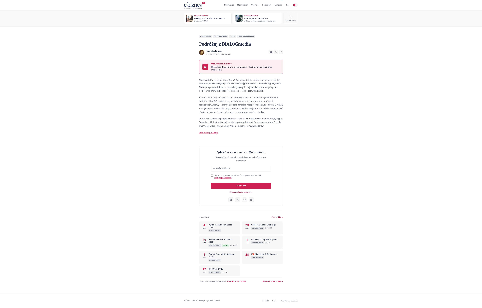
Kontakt (278, 5)
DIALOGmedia (205, 36)
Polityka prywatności (222, 178)
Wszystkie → (277, 217)
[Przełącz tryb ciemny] (295, 5)
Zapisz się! (241, 185)
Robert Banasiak (221, 36)
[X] (237, 199)
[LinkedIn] (230, 199)
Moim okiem (242, 5)
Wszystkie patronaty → (272, 281)
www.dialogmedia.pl (246, 36)
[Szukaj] (287, 5)
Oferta (255, 5)
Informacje (229, 5)
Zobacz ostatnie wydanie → (241, 192)
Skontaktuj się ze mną (236, 281)
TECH (233, 36)
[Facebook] (244, 199)
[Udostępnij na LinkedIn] (271, 52)
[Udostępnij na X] (276, 52)
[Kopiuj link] (281, 52)
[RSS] (251, 199)
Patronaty (266, 5)
